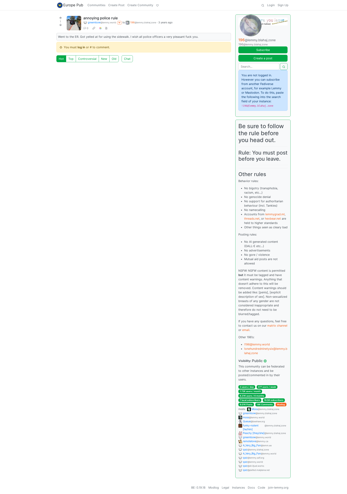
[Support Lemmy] (157, 5)
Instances (238, 487)
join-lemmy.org (278, 487)
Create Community (140, 5)
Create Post (116, 5)
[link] (94, 28)
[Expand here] (74, 23)
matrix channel (277, 325)
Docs (251, 487)
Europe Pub (73, 5)
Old (114, 59)
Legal (225, 487)
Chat (127, 59)
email (245, 330)
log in (81, 47)
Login (271, 5)
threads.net (252, 218)
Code (261, 487)
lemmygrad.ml (275, 214)
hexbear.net (273, 218)
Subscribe (263, 50)
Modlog (281, 404)
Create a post (263, 58)
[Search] (263, 5)
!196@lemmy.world (257, 344)
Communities (96, 5)
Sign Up (283, 5)
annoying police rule (100, 18)
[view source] (106, 28)
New (104, 59)
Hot (61, 59)
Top (71, 59)
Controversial (87, 59)
